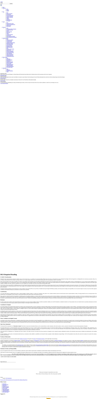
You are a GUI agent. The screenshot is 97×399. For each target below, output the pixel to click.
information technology (41, 338)
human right (27, 340)
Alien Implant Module (5, 391)
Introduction (4, 383)
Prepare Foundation (5, 387)
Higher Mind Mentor (5, 389)
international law (37, 340)
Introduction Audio (3, 75)
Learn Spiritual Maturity (4, 83)
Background (4, 385)
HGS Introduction (9, 378)
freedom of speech (17, 340)
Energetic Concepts (5, 386)
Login (1, 1)
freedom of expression (23, 338)
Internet (34, 338)
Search (1, 2)
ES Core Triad (2, 80)
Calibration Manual (5, 390)
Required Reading (5, 384)
